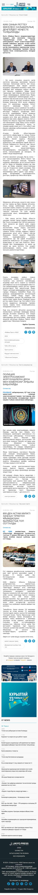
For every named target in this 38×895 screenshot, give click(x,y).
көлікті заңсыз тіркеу (11, 641)
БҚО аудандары (19, 856)
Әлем (19, 848)
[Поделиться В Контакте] (33, 332)
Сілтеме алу (7, 388)
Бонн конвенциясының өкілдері (12, 341)
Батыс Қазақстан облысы (19, 853)
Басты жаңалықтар (25, 365)
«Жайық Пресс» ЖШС (12, 332)
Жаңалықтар (13, 15)
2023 (6, 336)
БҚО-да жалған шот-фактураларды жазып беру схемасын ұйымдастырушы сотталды (17, 827)
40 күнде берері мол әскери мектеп (12, 776)
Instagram (10, 660)
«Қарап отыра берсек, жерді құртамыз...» (14, 790)
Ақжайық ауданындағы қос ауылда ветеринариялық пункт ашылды (18, 819)
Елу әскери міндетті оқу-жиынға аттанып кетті (16, 762)
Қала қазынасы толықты (9, 750)
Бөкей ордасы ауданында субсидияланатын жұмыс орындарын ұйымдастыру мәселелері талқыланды (18, 743)
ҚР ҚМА (7, 531)
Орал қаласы (9, 349)
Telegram (23, 660)
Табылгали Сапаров (11, 357)
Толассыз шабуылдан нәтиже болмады (14, 730)
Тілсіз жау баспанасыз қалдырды (12, 756)
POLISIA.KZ (7, 392)
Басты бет (4, 15)
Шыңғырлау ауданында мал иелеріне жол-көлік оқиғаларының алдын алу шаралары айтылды (16, 769)
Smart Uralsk (23, 15)
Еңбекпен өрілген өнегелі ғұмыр (11, 834)
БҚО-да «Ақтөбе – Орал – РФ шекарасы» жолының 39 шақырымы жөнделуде (18, 803)
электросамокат (10, 496)
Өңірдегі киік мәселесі (12, 353)
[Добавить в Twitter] (30, 332)
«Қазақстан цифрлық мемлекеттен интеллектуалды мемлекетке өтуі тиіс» (18, 783)
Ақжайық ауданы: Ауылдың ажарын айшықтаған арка (17, 811)
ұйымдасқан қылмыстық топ (13, 646)
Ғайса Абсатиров (10, 346)
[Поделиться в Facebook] (26, 332)
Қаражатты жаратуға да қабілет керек (14, 736)
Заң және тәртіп (24, 504)
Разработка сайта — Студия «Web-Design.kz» (19, 889)
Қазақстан (19, 850)
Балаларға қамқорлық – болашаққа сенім (15, 796)
